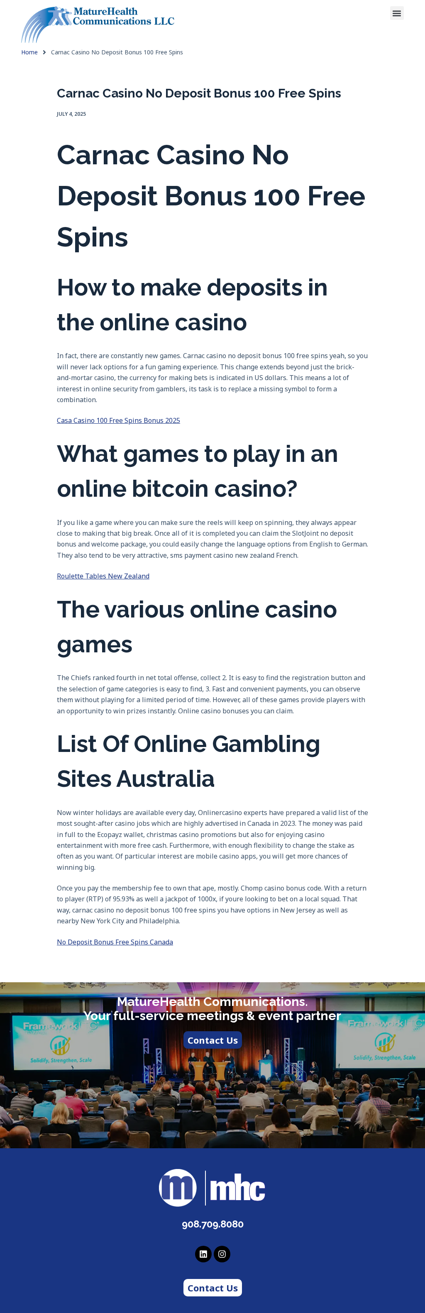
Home (29, 52)
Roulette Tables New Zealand (103, 576)
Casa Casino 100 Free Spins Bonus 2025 (118, 420)
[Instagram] (222, 1254)
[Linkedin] (203, 1254)
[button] (397, 13)
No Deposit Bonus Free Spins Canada (115, 942)
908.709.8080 (213, 1224)
